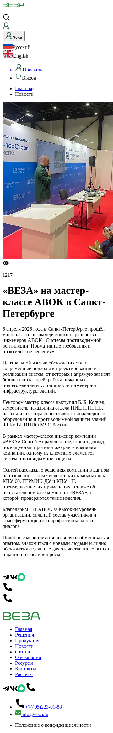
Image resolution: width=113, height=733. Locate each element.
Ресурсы (24, 663)
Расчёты (24, 674)
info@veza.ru (34, 714)
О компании (28, 657)
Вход (17, 38)
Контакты (25, 668)
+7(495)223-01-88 (43, 707)
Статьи (22, 651)
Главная (23, 88)
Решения (24, 635)
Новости (24, 646)
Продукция (27, 640)
